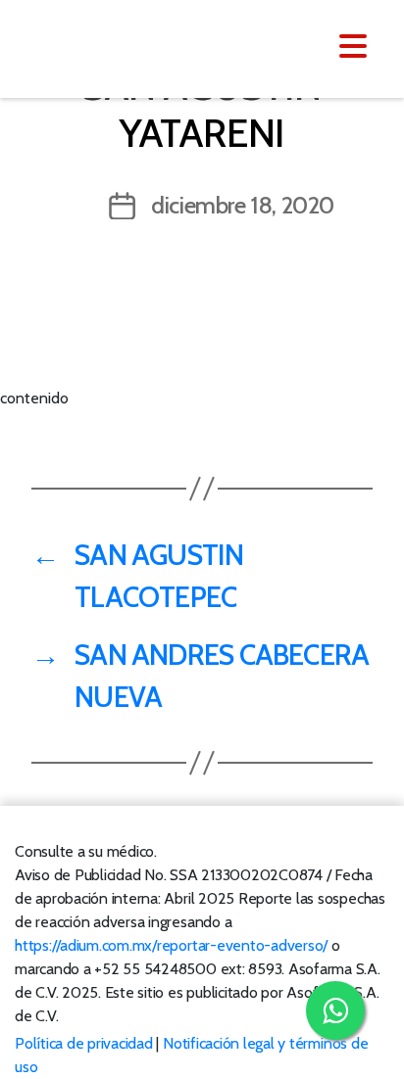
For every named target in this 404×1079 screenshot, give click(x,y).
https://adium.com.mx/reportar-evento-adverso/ (171, 945)
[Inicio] (135, 47)
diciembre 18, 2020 (242, 205)
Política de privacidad (84, 1043)
